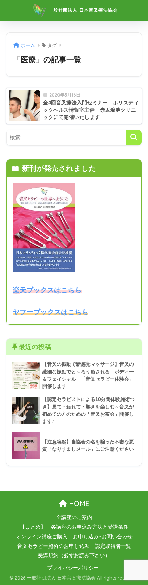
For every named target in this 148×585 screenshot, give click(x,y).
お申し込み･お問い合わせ (103, 536)
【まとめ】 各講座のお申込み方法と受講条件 (74, 527)
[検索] (134, 137)
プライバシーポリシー (73, 568)
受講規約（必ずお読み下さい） (74, 555)
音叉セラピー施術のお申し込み (53, 546)
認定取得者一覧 (113, 546)
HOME (78, 503)
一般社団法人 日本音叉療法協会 (82, 10)
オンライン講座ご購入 (41, 536)
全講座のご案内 (74, 517)
